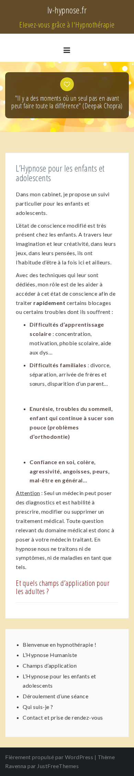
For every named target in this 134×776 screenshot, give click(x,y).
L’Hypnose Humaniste (50, 655)
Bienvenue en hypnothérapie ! (59, 644)
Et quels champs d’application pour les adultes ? (62, 587)
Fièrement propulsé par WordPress (49, 757)
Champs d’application (50, 665)
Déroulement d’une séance (55, 696)
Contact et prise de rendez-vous (63, 717)
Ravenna (15, 766)
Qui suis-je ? (38, 706)
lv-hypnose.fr (67, 10)
